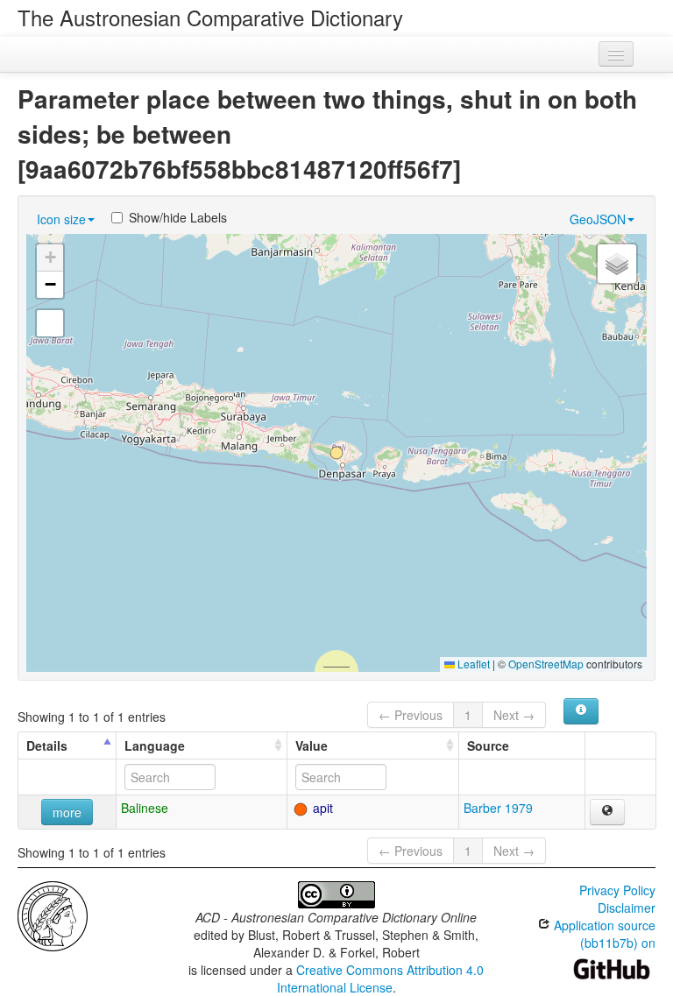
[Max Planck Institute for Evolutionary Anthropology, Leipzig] (53, 914)
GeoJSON (598, 219)
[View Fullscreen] (50, 323)
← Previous (411, 715)
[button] (336, 453)
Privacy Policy (617, 890)
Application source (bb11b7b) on (602, 933)
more (67, 812)
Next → (514, 715)
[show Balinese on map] (607, 812)
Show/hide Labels (178, 217)
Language (154, 745)
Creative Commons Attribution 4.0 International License (381, 978)
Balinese (144, 807)
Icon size (61, 219)
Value (311, 745)
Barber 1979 (498, 807)
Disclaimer (626, 907)
